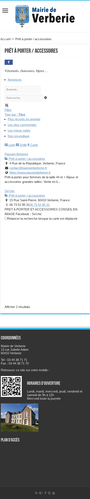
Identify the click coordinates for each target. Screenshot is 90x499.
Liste (11, 145)
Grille (23, 145)
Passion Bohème (16, 154)
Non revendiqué (18, 136)
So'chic (10, 191)
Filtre (8, 110)
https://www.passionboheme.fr (30, 172)
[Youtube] (53, 492)
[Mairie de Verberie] (45, 15)
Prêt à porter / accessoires (26, 158)
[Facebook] (45, 492)
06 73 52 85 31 (40, 205)
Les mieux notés (19, 130)
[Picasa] (49, 492)
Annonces (15, 79)
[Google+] (41, 492)
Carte (34, 145)
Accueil (5, 39)
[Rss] (36, 492)
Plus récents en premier (24, 119)
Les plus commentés (22, 125)
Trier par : (15, 114)
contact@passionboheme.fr (28, 168)
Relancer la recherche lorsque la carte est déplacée (42, 218)
